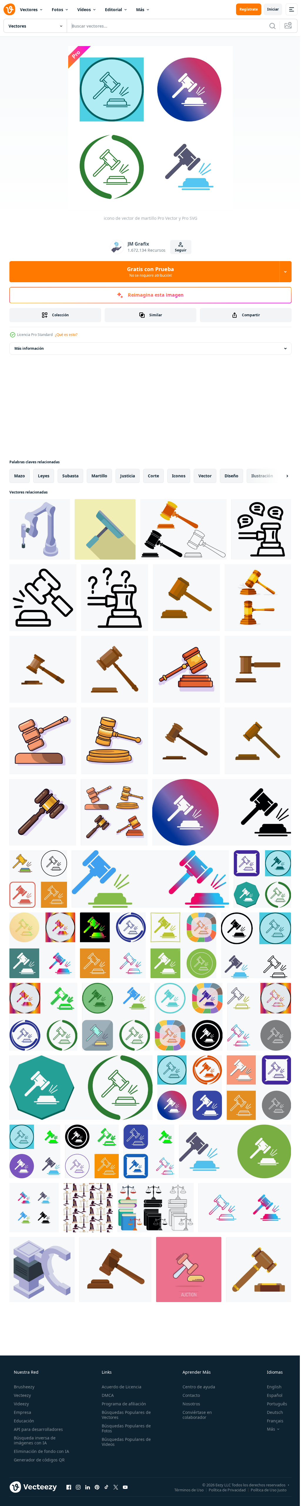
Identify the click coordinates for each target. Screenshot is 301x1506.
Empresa (22, 1412)
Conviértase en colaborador (194, 1414)
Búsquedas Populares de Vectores (124, 1414)
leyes (43, 476)
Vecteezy (21, 1395)
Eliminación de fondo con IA (40, 1451)
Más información (29, 348)
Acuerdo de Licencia (120, 1387)
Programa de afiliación (122, 1404)
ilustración (262, 476)
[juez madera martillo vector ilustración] (115, 1269)
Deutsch (271, 1412)
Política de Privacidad (222, 1489)
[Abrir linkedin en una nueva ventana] (87, 1487)
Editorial (113, 9)
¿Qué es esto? (66, 334)
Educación (23, 1421)
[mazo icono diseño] (221, 812)
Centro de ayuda (196, 1387)
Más (140, 9)
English (270, 1387)
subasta (70, 476)
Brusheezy (23, 1387)
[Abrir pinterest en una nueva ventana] (97, 1487)
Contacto (188, 1395)
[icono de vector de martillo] (34, 1207)
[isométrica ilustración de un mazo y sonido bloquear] (39, 529)
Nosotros (188, 1404)
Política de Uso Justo (264, 1489)
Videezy (20, 1404)
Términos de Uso (184, 1489)
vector (205, 476)
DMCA (106, 1395)
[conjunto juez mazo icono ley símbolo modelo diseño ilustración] (183, 529)
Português (273, 1404)
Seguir (178, 250)
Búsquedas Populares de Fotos (124, 1428)
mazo (19, 476)
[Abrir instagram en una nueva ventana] (78, 1487)
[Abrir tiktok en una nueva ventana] (106, 1487)
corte (153, 476)
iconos (178, 476)
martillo (99, 476)
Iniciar (268, 9)
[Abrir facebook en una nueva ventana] (68, 1487)
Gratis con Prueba (148, 272)
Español (271, 1395)
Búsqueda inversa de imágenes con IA (34, 1440)
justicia (127, 476)
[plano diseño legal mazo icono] (105, 529)
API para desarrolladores (37, 1429)
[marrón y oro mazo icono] (258, 1269)
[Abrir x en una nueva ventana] (115, 1487)
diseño (231, 476)
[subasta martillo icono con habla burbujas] (261, 529)
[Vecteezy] (9, 9)
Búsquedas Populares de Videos (124, 1441)
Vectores (29, 9)
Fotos (57, 9)
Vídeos (84, 9)
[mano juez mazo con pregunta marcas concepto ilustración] (114, 597)
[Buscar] (268, 25)
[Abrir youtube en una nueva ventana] (125, 1487)
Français (271, 1421)
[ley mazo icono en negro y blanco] (42, 597)
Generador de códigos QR (38, 1460)
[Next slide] (277, 476)
